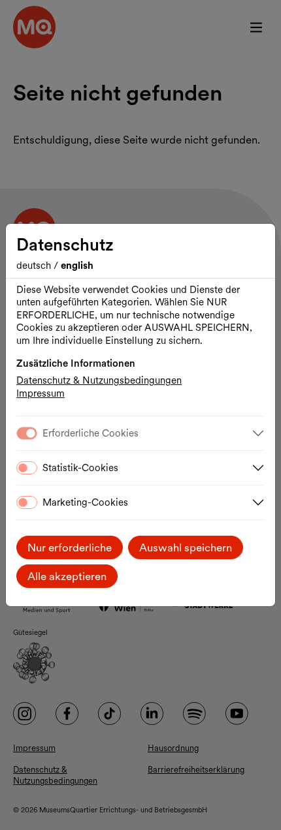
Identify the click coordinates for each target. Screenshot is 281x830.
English (77, 265)
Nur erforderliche (69, 547)
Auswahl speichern (185, 547)
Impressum (40, 393)
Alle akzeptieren (67, 576)
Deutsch (35, 265)
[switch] (26, 467)
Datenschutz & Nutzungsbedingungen (99, 380)
